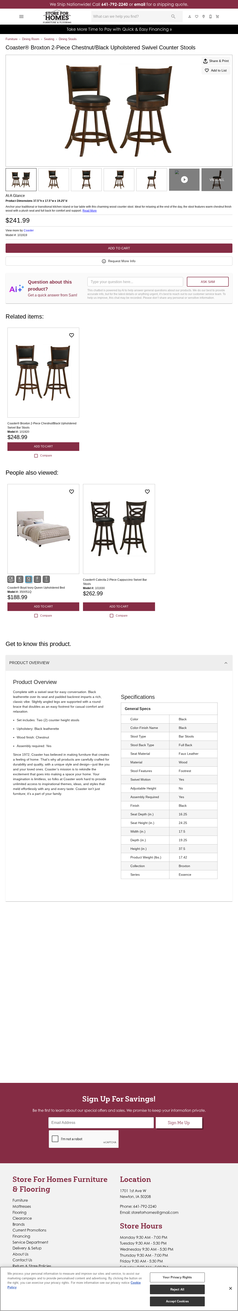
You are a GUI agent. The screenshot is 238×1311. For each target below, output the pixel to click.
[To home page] (57, 17)
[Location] (204, 16)
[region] (119, 1289)
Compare (46, 455)
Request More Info (122, 261)
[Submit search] (173, 16)
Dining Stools (68, 39)
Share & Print (219, 61)
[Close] (230, 1288)
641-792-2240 (114, 4)
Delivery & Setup (27, 1248)
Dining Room (30, 39)
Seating (49, 39)
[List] (197, 16)
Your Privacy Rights (177, 1277)
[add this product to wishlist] (71, 335)
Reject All (177, 1289)
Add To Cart (119, 248)
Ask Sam (208, 282)
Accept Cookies (177, 1301)
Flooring (19, 1212)
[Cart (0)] (218, 16)
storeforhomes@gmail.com (154, 1212)
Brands (19, 1224)
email (139, 4)
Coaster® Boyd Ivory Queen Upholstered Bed (36, 587)
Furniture (11, 39)
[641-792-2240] (211, 16)
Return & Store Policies (32, 1266)
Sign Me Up (179, 1122)
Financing (21, 1236)
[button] (21, 16)
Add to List (219, 70)
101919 (22, 235)
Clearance (22, 1218)
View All (217, 180)
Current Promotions (29, 1230)
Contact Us (22, 1260)
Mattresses (22, 1206)
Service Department (30, 1242)
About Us (20, 1254)
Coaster (29, 230)
